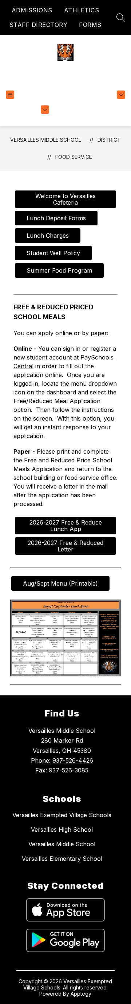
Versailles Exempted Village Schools (61, 815)
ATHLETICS (81, 10)
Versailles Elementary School (62, 858)
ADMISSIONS (32, 10)
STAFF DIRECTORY (38, 24)
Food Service (73, 157)
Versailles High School (62, 829)
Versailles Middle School (45, 140)
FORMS (90, 24)
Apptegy (81, 994)
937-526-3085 (68, 770)
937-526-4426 (72, 760)
